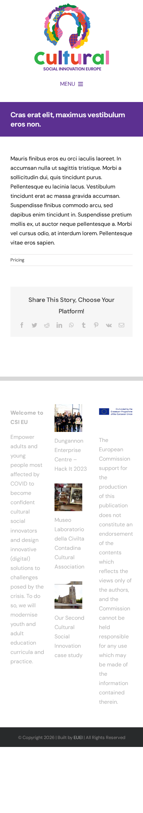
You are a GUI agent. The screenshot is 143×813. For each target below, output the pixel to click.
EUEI (78, 737)
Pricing (17, 260)
